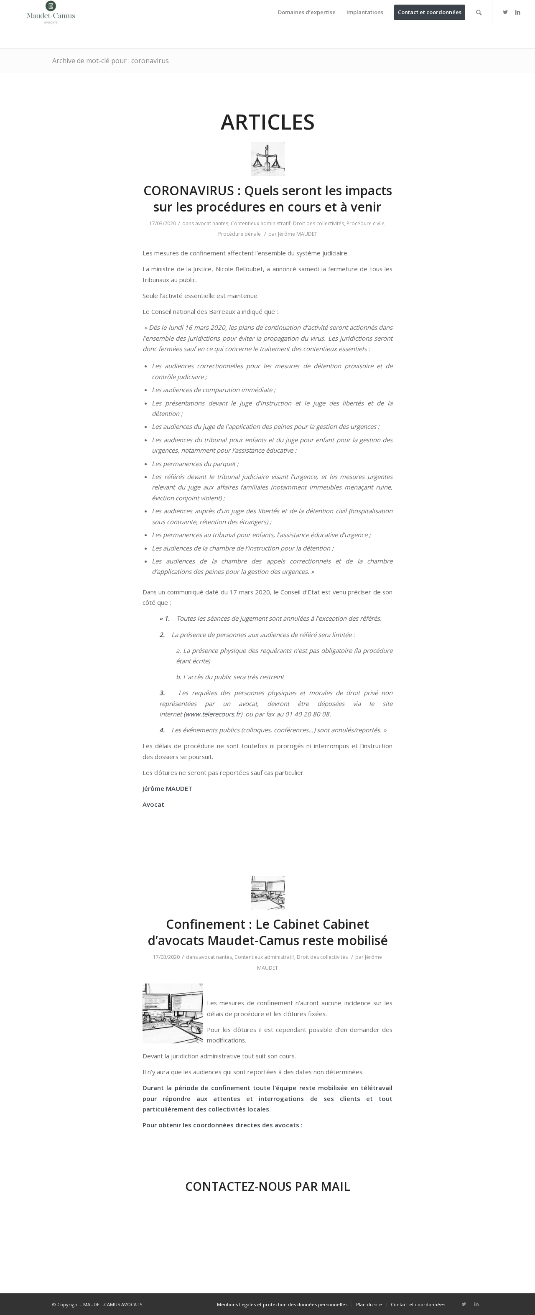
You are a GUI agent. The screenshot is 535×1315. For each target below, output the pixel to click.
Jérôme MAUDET (297, 233)
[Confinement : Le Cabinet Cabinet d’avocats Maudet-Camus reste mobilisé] (268, 893)
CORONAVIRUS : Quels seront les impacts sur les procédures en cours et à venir (267, 198)
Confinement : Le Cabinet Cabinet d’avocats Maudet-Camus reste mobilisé (268, 932)
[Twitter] (505, 12)
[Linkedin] (518, 12)
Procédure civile (365, 223)
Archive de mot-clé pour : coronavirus (110, 60)
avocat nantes (211, 223)
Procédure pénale (239, 233)
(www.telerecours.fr (211, 714)
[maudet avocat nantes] (268, 159)
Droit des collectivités (318, 223)
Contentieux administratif (260, 223)
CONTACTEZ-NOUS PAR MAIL (267, 1186)
